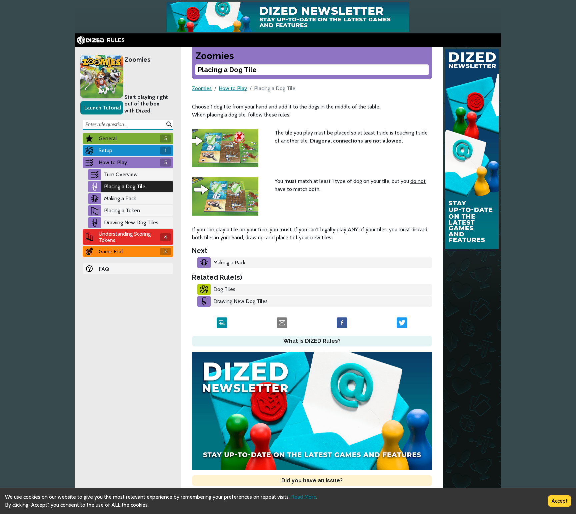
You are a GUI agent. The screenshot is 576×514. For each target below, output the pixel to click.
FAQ (104, 269)
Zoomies (137, 59)
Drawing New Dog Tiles (131, 222)
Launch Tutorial (102, 107)
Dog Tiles (224, 289)
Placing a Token (122, 210)
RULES (116, 40)
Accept (559, 501)
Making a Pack (120, 198)
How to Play (233, 88)
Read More (303, 497)
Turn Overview (121, 174)
